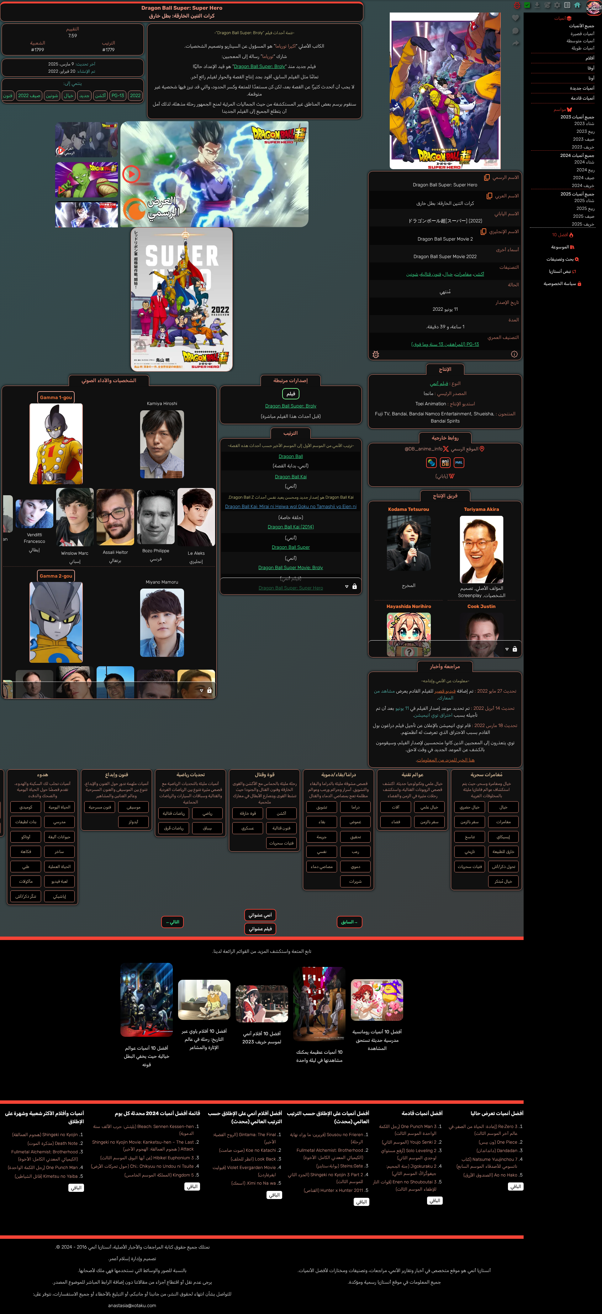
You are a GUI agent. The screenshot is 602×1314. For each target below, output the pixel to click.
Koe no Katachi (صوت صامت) (247, 1150)
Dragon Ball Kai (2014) (291, 527)
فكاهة (26, 851)
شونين (412, 274)
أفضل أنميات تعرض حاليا (497, 1113)
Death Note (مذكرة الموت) (53, 1143)
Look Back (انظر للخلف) (253, 1159)
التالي (172, 922)
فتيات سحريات (470, 866)
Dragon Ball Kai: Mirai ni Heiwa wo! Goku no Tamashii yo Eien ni (290, 506)
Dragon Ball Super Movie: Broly (290, 567)
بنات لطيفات (25, 821)
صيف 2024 (583, 177)
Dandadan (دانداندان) (497, 1150)
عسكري (247, 828)
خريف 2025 (583, 224)
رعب (355, 851)
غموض (355, 821)
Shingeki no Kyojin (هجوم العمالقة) (45, 1134)
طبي (25, 866)
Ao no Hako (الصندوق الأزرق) (490, 1175)
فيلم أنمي (439, 383)
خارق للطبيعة (504, 851)
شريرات (355, 881)
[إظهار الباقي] (445, 648)
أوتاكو (25, 836)
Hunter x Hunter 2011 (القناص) (333, 1190)
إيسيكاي (503, 836)
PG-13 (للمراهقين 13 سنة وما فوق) (445, 344)
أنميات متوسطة (580, 41)
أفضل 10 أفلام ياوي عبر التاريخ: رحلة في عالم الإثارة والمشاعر (204, 1039)
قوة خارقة (248, 813)
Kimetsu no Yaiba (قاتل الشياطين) (46, 1176)
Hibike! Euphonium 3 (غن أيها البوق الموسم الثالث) (147, 1158)
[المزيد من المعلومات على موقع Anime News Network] (431, 462)
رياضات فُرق (173, 828)
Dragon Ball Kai (291, 477)
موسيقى (133, 807)
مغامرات (463, 274)
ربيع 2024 (585, 170)
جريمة (322, 836)
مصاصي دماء (322, 866)
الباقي (515, 1186)
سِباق (207, 828)
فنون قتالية (430, 274)
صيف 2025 (583, 216)
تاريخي (470, 851)
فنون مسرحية (100, 807)
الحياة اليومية (60, 807)
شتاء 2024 (584, 162)
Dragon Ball (291, 456)
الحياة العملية (59, 866)
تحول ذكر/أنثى (503, 866)
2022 (135, 95)
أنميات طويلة (583, 48)
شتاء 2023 (584, 123)
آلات (395, 807)
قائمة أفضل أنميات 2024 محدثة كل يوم (157, 1113)
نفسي (321, 851)
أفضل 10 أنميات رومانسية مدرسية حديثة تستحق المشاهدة (377, 1040)
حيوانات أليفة (59, 836)
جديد (84, 95)
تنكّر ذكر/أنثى (25, 896)
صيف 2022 (29, 95)
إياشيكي (59, 896)
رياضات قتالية (174, 813)
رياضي (207, 813)
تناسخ (470, 836)
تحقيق (355, 836)
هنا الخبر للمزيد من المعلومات (446, 760)
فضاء (395, 821)
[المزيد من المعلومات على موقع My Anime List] (459, 462)
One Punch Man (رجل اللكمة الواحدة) (43, 1167)
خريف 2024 (583, 185)
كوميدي (25, 807)
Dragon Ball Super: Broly (259, 66)
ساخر (59, 851)
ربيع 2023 (585, 131)
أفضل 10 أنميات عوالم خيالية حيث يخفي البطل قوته (146, 1056)
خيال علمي (429, 807)
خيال (448, 274)
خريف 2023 (583, 147)
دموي (355, 866)
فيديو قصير (445, 691)
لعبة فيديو (59, 881)
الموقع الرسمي (464, 449)
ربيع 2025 (585, 208)
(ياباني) (442, 476)
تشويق (321, 807)
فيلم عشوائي (260, 929)
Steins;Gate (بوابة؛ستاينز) (339, 1166)
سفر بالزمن (470, 821)
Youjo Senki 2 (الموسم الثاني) (409, 1142)
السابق (349, 922)
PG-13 (118, 95)
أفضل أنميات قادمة (422, 1113)
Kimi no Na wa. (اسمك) (253, 1183)
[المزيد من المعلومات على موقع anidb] (445, 462)
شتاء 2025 (584, 200)
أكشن (479, 274)
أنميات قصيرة (582, 33)
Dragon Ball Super (291, 547)
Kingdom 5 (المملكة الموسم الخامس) (159, 1175)
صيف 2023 (583, 139)
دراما (355, 807)
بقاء (322, 821)
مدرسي (59, 821)
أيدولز (133, 821)
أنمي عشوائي (260, 915)
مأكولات (26, 881)
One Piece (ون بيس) (498, 1142)
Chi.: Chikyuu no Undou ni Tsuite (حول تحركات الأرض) (142, 1166)
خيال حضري (470, 807)
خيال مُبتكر (503, 881)
